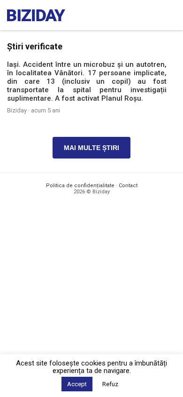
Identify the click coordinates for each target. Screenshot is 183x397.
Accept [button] (77, 384)
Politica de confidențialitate (80, 186)
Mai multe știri (91, 147)
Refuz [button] (110, 384)
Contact (128, 186)
